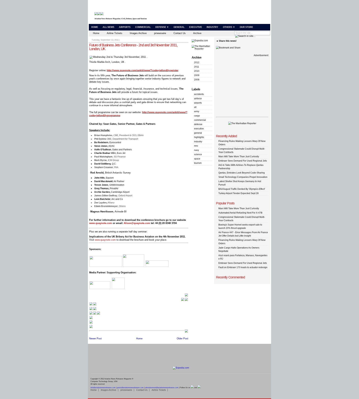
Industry (212, 27)
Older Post (182, 338)
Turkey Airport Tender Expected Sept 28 (238, 193)
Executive (195, 27)
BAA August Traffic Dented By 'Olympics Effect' (241, 189)
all (195, 107)
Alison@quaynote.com (137, 223)
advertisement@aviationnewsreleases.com (161, 388)
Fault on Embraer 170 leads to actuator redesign (242, 267)
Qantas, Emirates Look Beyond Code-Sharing (241, 172)
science (198, 154)
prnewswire (160, 33)
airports (198, 103)
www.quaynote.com (100, 223)
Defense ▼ (162, 27)
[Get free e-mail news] (93, 309)
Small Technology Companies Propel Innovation (242, 177)
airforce (198, 98)
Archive (197, 33)
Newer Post (95, 338)
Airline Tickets (114, 33)
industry (198, 141)
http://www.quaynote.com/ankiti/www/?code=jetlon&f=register (142, 70)
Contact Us (180, 33)
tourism (198, 163)
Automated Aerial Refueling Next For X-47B (240, 212)
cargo (197, 115)
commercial (200, 120)
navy (196, 150)
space (197, 158)
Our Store (246, 27)
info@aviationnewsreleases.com (103, 388)
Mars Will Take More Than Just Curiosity (238, 156)
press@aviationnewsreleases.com (130, 388)
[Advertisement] (225, 12)
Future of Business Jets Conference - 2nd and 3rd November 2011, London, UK (133, 47)
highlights (199, 137)
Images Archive (138, 33)
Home (94, 27)
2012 (196, 62)
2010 (196, 71)
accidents (199, 94)
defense (198, 124)
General (179, 27)
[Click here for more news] (93, 304)
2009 (196, 75)
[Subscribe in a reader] (91, 327)
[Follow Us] (91, 318)
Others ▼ (229, 27)
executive (199, 128)
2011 (196, 66)
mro (196, 146)
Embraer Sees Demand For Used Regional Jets (242, 160)
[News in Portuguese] (94, 314)
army (196, 111)
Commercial (143, 27)
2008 (196, 79)
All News (108, 27)
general (198, 133)
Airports (125, 27)
